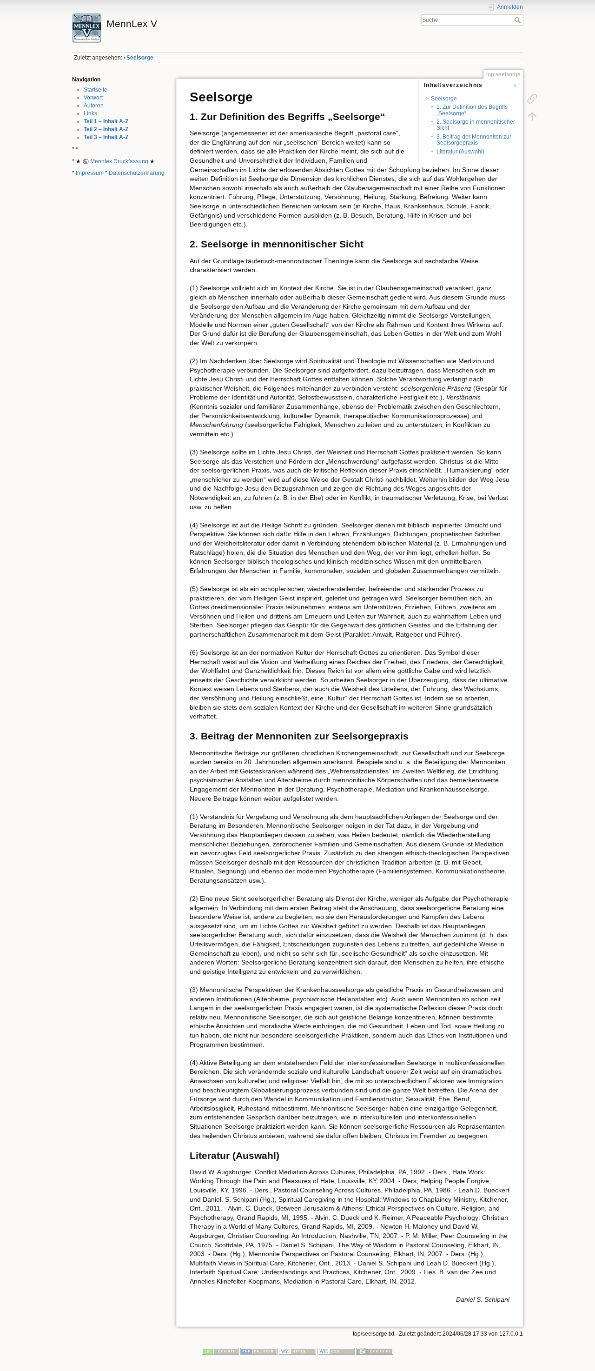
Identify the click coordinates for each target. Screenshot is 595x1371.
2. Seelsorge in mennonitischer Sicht (475, 125)
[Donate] (220, 1351)
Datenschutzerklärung (137, 173)
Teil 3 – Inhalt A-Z (106, 137)
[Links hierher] (532, 98)
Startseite (95, 90)
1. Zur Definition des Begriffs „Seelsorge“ (472, 110)
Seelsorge (139, 57)
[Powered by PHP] (259, 1351)
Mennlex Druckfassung (119, 161)
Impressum (90, 173)
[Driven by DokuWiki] (374, 1351)
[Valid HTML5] (297, 1351)
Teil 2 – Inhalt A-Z (106, 129)
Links (90, 113)
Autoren (94, 105)
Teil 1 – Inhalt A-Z (106, 121)
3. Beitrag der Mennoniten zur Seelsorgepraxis (473, 139)
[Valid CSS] (336, 1351)
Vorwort (93, 97)
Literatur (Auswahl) (460, 151)
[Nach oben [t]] (532, 116)
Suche (518, 20)
